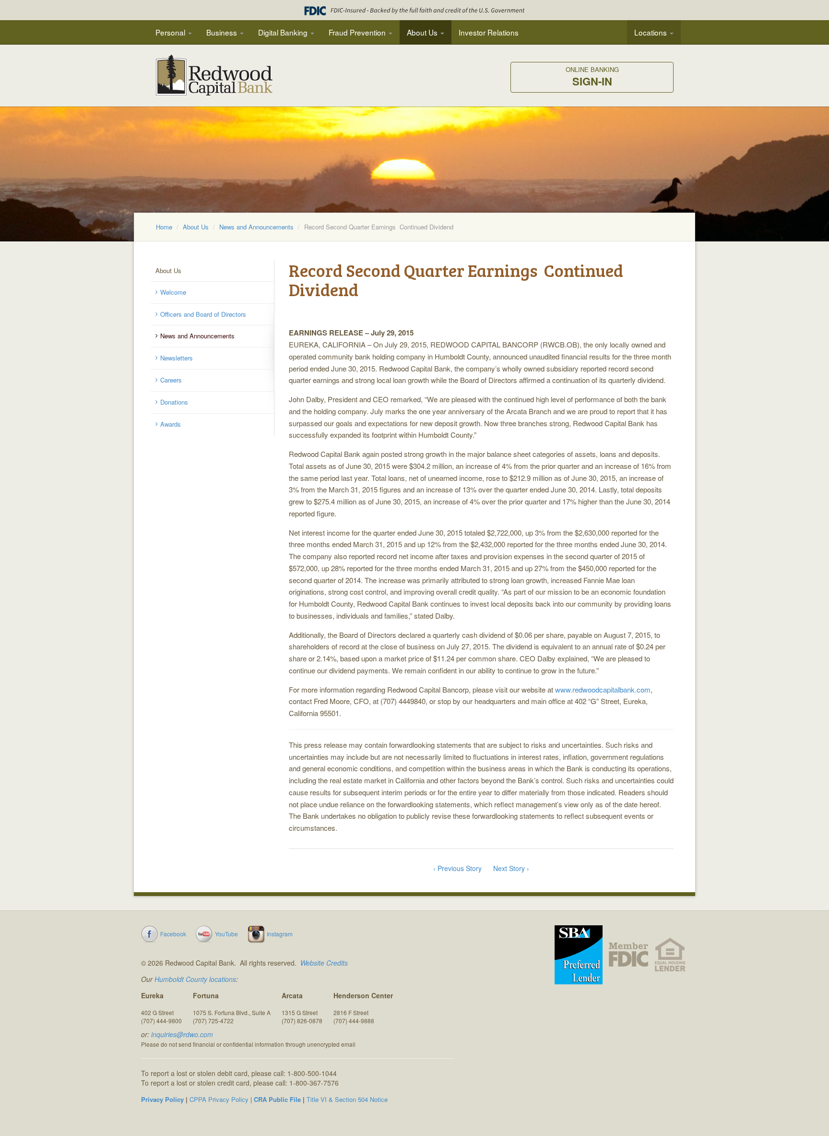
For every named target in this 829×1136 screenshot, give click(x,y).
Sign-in (592, 77)
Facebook (173, 934)
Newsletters (176, 357)
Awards (170, 424)
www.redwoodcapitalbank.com (603, 689)
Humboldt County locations (195, 979)
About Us (423, 32)
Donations (174, 402)
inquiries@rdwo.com (182, 1034)
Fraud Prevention (358, 32)
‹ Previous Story (457, 868)
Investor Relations (489, 32)
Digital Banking (283, 32)
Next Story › (511, 868)
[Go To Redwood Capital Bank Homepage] (214, 79)
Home (164, 226)
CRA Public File (277, 1099)
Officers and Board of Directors (203, 314)
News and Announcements (256, 226)
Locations (651, 32)
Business (222, 32)
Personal (171, 32)
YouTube (226, 934)
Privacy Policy (162, 1099)
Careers (171, 379)
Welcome (173, 292)
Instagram (280, 934)
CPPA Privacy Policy (219, 1099)
